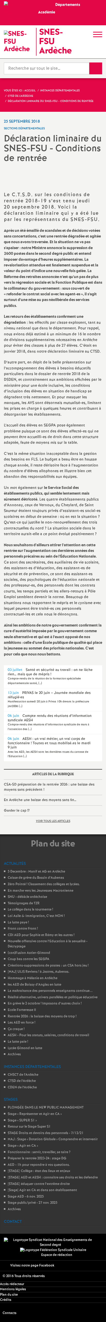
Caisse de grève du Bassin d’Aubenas (36, 877)
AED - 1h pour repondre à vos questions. (39, 1164)
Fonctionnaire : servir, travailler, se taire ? (39, 1152)
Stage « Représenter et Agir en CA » (35, 1114)
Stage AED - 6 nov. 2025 (26, 1196)
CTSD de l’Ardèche (22, 1081)
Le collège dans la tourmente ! (30, 909)
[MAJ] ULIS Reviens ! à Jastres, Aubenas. (38, 971)
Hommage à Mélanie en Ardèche (32, 978)
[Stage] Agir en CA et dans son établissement (42, 1190)
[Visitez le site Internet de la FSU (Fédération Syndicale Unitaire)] (53, 1250)
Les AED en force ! (21, 1022)
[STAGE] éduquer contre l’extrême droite (39, 1184)
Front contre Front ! (23, 928)
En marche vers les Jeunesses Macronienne (40, 890)
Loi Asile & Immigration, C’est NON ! (36, 916)
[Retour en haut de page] (94, 1310)
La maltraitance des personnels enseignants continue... (50, 990)
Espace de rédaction (56, 1255)
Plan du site (9, 1294)
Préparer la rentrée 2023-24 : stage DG (37, 1158)
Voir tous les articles (53, 821)
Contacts (9, 1313)
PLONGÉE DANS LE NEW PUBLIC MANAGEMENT (46, 1107)
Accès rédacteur (12, 1284)
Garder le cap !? (17, 810)
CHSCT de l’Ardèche (23, 1074)
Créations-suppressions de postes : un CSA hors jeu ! (48, 965)
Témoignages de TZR (24, 903)
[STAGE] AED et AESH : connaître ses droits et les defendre (53, 1177)
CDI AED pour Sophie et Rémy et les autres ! (41, 935)
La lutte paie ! (18, 1041)
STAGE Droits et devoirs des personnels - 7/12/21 (46, 1133)
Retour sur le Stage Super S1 (29, 1126)
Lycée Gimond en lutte (25, 1048)
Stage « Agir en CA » (23, 1145)
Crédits (5, 1299)
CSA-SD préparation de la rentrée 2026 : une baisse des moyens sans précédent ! (49, 787)
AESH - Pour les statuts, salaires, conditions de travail (48, 1035)
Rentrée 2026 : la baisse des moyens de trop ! (42, 1016)
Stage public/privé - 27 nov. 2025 (32, 1202)
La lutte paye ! (18, 922)
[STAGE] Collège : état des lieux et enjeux (39, 1171)
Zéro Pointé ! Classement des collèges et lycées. (44, 884)
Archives (14, 1054)
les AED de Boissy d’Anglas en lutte (34, 984)
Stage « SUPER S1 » (22, 1120)
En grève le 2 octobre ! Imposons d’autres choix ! (45, 1003)
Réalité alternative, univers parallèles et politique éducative (53, 997)
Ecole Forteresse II (22, 1010)
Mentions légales (13, 1289)
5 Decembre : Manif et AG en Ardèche (36, 871)
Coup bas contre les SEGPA (28, 959)
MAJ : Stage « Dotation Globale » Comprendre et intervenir (53, 1139)
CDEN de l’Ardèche (22, 1087)
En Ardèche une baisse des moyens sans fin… (40, 800)
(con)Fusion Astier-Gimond (29, 953)
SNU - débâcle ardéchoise (27, 896)
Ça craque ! (16, 1029)
